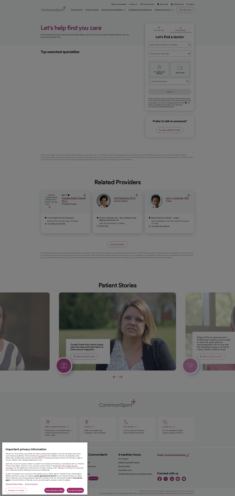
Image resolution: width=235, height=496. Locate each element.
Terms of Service (31, 484)
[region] (45, 468)
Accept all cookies (75, 490)
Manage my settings (16, 490)
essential (42, 456)
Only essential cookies (54, 490)
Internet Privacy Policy (14, 484)
